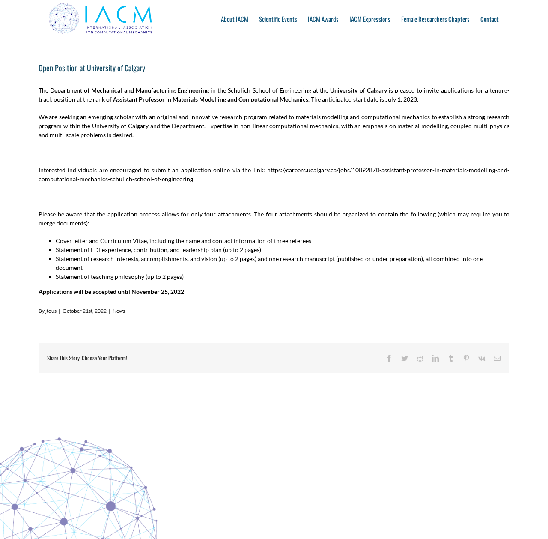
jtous (51, 311)
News (119, 311)
